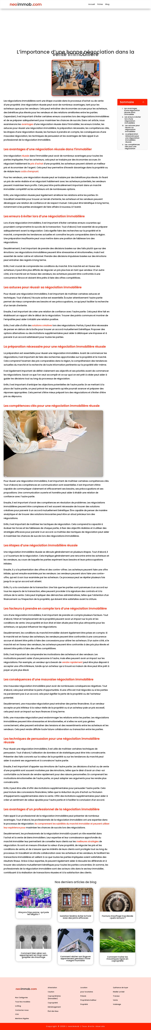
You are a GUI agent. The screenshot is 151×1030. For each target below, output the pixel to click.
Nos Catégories (21, 997)
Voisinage (117, 1004)
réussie (25, 155)
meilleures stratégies (87, 841)
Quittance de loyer (120, 987)
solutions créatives (42, 325)
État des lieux (53, 1011)
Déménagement (54, 1007)
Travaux (116, 996)
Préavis (83, 996)
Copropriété (53, 1003)
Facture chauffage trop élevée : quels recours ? (117, 917)
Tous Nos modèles (22, 1002)
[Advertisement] (75, 25)
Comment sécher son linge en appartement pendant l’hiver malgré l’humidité (75, 958)
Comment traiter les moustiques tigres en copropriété (117, 958)
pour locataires (86, 992)
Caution (51, 992)
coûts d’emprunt (29, 171)
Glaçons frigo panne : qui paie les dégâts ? (33, 913)
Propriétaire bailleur (88, 1000)
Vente (115, 1000)
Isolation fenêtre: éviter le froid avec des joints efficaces (75, 917)
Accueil (91, 4)
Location (83, 987)
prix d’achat (36, 163)
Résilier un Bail (118, 992)
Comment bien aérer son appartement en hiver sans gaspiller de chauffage (33, 955)
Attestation (52, 987)
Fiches (100, 4)
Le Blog (18, 1006)
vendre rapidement (72, 662)
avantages (27, 124)
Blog (107, 4)
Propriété (84, 1004)
